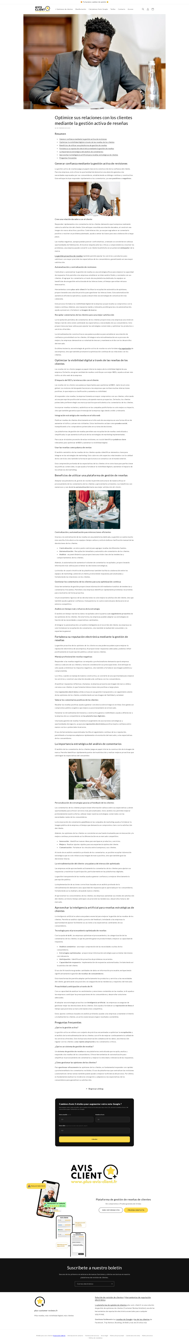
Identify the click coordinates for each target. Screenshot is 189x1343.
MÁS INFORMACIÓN (110, 1210)
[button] (143, 9)
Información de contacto (75, 1335)
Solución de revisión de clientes (109, 1297)
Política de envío (147, 1335)
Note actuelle (65, 1114)
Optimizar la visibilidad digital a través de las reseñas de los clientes (86, 142)
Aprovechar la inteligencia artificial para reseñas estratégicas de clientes (88, 155)
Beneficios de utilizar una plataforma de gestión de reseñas (83, 145)
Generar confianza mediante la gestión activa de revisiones (83, 139)
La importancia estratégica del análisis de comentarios (81, 152)
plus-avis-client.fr (47, 1335)
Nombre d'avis (99, 1114)
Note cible (73, 1125)
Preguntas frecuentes (68, 158)
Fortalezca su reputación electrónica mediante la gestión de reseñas (86, 148)
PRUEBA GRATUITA (136, 1210)
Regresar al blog (95, 1089)
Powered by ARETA (59, 1335)
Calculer (94, 1139)
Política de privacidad (117, 1335)
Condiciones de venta (133, 1335)
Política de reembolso (95, 1338)
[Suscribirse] (111, 1283)
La (96, 1305)
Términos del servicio (92, 1335)
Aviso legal (104, 1335)
